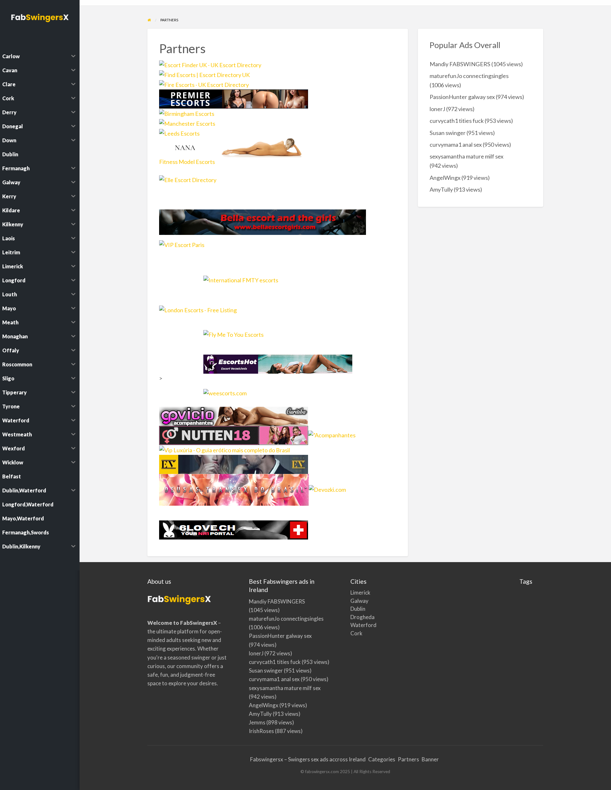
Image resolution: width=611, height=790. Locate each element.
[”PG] (331, 434)
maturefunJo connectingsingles (469, 75)
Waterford (357, 625)
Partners (408, 759)
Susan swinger (448, 132)
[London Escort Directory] (233, 314)
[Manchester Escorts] (187, 122)
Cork (356, 633)
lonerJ (437, 108)
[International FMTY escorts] (278, 285)
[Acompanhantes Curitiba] (233, 415)
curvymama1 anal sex (456, 144)
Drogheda (357, 617)
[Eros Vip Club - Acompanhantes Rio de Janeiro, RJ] (233, 463)
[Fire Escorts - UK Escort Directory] (204, 84)
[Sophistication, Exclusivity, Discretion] (199, 189)
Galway (357, 600)
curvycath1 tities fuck (457, 120)
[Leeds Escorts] (179, 132)
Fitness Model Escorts (187, 161)
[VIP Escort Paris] (196, 249)
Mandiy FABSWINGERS (460, 63)
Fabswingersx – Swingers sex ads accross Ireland (308, 759)
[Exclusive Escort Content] (233, 146)
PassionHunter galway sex (462, 96)
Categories (381, 759)
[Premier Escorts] (233, 98)
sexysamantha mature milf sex (466, 156)
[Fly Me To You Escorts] (278, 339)
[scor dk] (233, 434)
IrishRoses (261, 731)
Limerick (357, 592)
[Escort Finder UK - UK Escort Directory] (210, 64)
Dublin (357, 608)
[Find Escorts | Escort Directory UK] (204, 74)
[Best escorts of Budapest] (262, 221)
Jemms (257, 722)
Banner (430, 759)
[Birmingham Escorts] (186, 112)
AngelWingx (445, 177)
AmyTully (441, 189)
